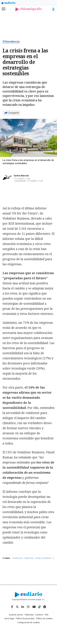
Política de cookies (44, 618)
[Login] (53, 9)
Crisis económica (43, 558)
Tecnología (17, 558)
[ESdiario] (9, 3)
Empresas (29, 558)
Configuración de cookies (28, 622)
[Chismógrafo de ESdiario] (28, 9)
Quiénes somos (16, 615)
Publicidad (29, 615)
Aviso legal (9, 618)
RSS (46, 615)
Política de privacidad (25, 618)
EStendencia (11, 42)
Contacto (39, 615)
